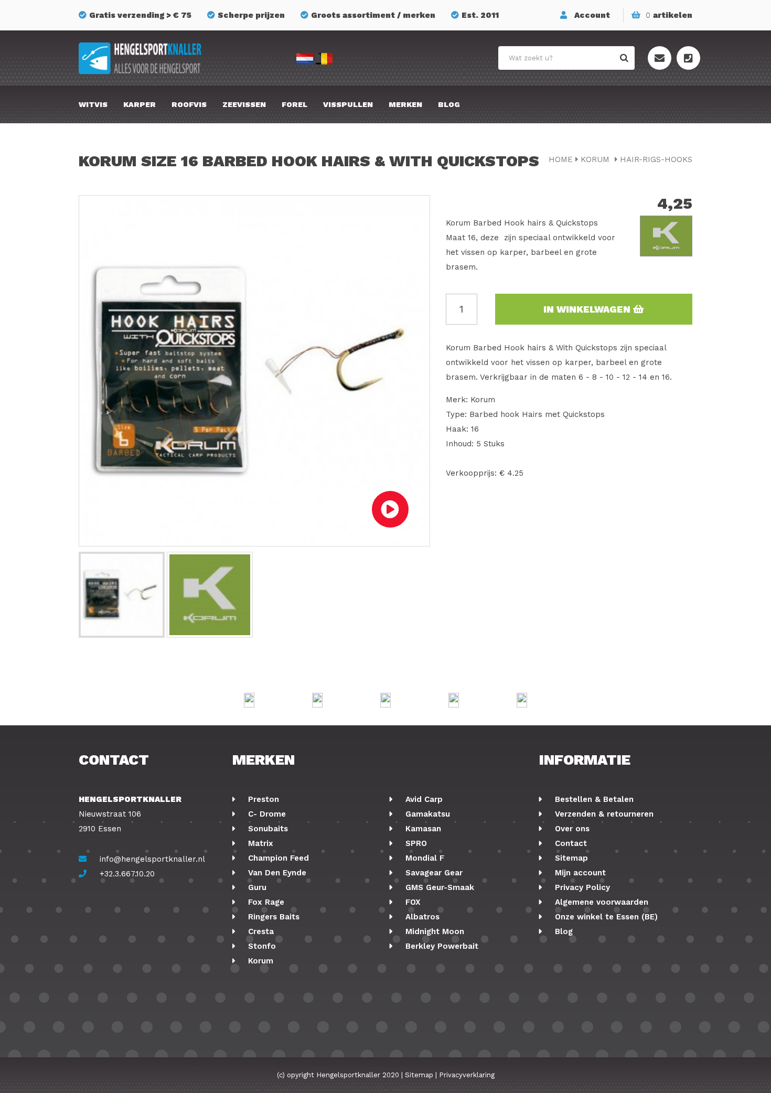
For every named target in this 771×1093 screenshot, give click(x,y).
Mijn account (579, 872)
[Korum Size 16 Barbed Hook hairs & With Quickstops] (121, 594)
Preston (262, 799)
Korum (596, 159)
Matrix (259, 843)
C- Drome (265, 814)
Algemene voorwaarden (600, 902)
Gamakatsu (426, 814)
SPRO (415, 843)
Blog (449, 104)
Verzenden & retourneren (603, 814)
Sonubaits (266, 828)
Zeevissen (244, 104)
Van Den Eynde (275, 872)
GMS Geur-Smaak (438, 887)
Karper (139, 104)
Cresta (259, 931)
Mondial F (423, 858)
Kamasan (422, 828)
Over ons (571, 828)
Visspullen (348, 104)
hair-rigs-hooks (656, 159)
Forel (294, 104)
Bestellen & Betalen (593, 799)
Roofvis (189, 104)
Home (561, 159)
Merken (405, 104)
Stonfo (260, 946)
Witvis (93, 104)
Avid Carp (423, 799)
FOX (412, 902)
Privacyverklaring (467, 1075)
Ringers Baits (272, 916)
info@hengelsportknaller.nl (152, 859)
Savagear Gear (433, 872)
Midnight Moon (433, 931)
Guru (255, 887)
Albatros (421, 916)
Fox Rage (264, 902)
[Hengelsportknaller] (176, 58)
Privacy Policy (581, 887)
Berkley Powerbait (440, 946)
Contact (569, 843)
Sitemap (570, 858)
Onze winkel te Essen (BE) (605, 916)
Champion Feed (277, 858)
